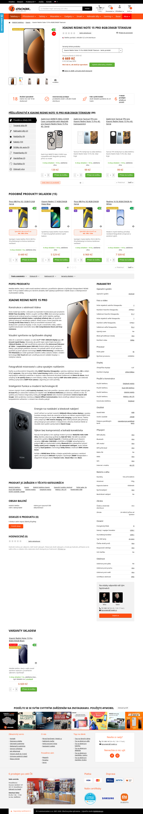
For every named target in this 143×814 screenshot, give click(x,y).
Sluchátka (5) (19, 163)
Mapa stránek (15, 759)
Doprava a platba (16, 741)
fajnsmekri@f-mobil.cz (109, 610)
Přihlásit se (61, 549)
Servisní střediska (16, 749)
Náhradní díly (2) (20, 131)
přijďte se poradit (122, 101)
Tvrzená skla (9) (20, 125)
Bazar (118, 16)
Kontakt (49, 2)
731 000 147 (112, 608)
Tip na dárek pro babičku (80, 745)
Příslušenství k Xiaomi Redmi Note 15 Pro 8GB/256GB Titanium (49, 112)
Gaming (107, 16)
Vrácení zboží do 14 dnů (18, 754)
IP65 (132, 577)
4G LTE (132, 465)
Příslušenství (28, 16)
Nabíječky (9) (19, 136)
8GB (132, 412)
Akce (126, 16)
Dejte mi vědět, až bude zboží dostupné (78, 71)
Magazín (20, 2)
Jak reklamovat (15, 751)
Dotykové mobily (45, 489)
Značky (41, 2)
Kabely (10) (18, 142)
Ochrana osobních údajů (18, 756)
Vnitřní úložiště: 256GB (17, 492)
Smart (80, 16)
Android (131, 294)
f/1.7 (132, 314)
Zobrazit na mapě (15, 789)
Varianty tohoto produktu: (71, 46)
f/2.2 (132, 327)
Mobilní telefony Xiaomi (41, 487)
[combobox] (92, 50)
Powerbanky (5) (20, 152)
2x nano (131, 539)
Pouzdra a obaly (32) (22, 120)
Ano (133, 336)
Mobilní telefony (18, 22)
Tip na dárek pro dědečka (80, 749)
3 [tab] (73, 267)
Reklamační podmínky (17, 746)
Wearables (55, 16)
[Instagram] (117, 756)
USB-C (132, 530)
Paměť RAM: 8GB (76, 489)
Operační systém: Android (63, 487)
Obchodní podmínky (17, 744)
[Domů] (9, 22)
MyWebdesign (98, 811)
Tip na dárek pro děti (82, 741)
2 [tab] (83, 183)
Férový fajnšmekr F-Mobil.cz (52, 739)
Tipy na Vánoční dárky (82, 739)
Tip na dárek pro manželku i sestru (81, 754)
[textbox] (92, 50)
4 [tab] (75, 267)
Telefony (14, 16)
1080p (132, 340)
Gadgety (68, 16)
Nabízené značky (48, 741)
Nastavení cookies (48, 746)
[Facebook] (112, 756)
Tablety (42, 16)
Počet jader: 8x (81, 487)
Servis (44, 762)
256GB (132, 417)
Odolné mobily (30, 489)
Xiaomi (28, 22)
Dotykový (131, 401)
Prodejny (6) (30, 2)
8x (133, 352)
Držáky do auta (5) (21, 147)
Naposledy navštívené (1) (22, 811)
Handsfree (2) (19, 158)
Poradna (12, 2)
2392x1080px (129, 372)
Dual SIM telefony (15, 489)
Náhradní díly (93, 16)
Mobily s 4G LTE (60, 489)
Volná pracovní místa (49, 744)
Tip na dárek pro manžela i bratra (80, 759)
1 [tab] (80, 183)
